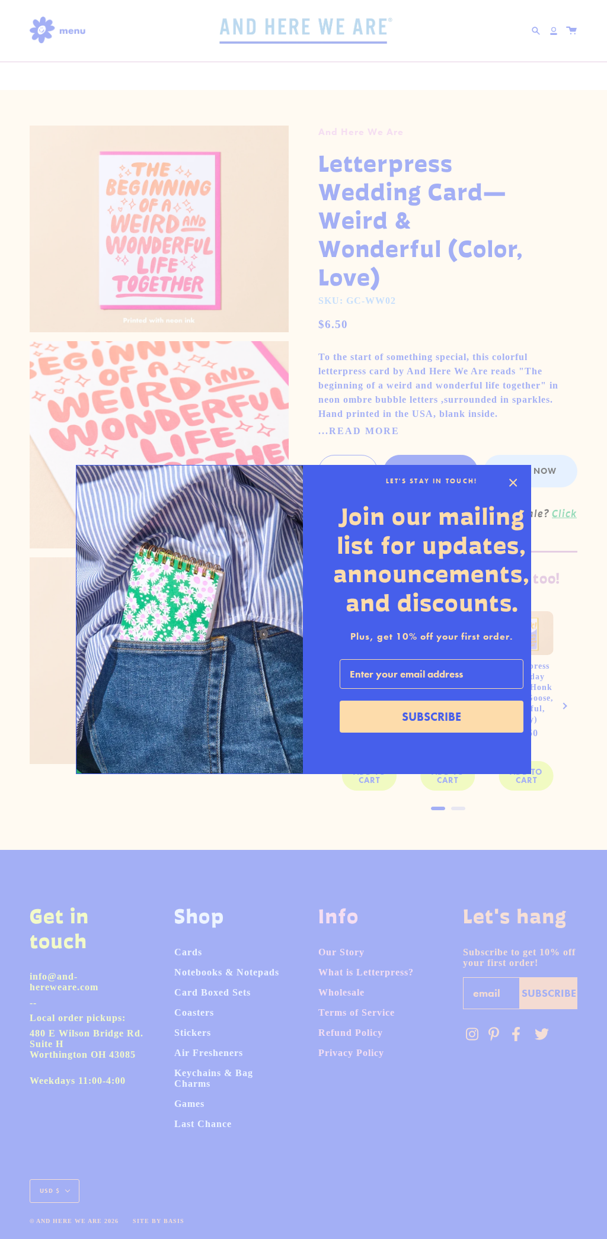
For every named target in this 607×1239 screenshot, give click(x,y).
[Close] (513, 483)
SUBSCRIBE (431, 716)
